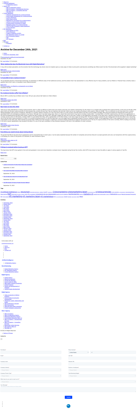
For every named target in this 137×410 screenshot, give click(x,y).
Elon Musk (19, 194)
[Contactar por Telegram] (68, 406)
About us (6, 247)
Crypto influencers (11, 17)
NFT (2, 196)
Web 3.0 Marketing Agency (13, 7)
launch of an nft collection (62, 194)
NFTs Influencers (10, 32)
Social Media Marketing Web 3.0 (13, 318)
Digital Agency (8, 277)
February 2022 (7, 228)
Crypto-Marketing (8, 13)
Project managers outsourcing (12, 308)
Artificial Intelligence (8, 3)
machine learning (73, 194)
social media (74, 196)
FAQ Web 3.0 (9, 12)
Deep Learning (4, 194)
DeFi (9, 194)
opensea (69, 196)
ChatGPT (45, 192)
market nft (108, 194)
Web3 (81, 196)
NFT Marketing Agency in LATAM (15, 34)
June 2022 (6, 223)
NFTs (55, 196)
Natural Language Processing (128, 194)
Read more (3, 69)
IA (28, 194)
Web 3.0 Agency (8, 313)
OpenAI (65, 196)
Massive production (9, 279)
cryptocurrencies (103, 192)
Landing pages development (12, 289)
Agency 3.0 (6, 6)
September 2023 (8, 202)
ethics (26, 194)
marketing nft (88, 194)
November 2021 (7, 233)
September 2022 (8, 218)
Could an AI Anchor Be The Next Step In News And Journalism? (17, 164)
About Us (5, 2)
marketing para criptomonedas (100, 194)
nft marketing (15, 196)
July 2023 (6, 205)
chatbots (41, 192)
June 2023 (6, 207)
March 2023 (6, 211)
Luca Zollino (6, 61)
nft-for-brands (6, 196)
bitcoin (19, 192)
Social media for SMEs (10, 282)
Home (5, 53)
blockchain (25, 192)
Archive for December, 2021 (11, 54)
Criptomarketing (60, 192)
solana (77, 196)
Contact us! (7, 250)
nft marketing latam (31, 196)
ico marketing (32, 194)
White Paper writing (11, 19)
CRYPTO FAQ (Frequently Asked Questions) (18, 26)
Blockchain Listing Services (11, 325)
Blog (4, 40)
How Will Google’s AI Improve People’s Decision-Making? (16, 182)
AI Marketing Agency (12, 4)
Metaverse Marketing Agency (12, 316)
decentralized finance (130, 192)
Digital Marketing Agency (11, 269)
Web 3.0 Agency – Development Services (17, 9)
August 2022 (6, 220)
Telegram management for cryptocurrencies (18, 14)
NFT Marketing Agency (10, 270)
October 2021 (7, 234)
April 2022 (6, 225)
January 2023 (7, 213)
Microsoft (119, 194)
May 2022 (6, 224)
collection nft (50, 192)
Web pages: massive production (13, 283)
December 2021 (7, 231)
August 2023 (6, 204)
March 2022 (6, 227)
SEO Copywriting (9, 305)
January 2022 (7, 230)
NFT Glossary (10, 39)
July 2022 (6, 221)
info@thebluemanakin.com (7, 243)
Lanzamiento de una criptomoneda (46, 194)
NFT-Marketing (7, 29)
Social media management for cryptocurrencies (19, 16)
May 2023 (6, 208)
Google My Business (9, 280)
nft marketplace (47, 196)
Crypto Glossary (10, 27)
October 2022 (7, 217)
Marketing (81, 194)
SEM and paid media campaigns (13, 306)
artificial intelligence (9, 192)
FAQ (7, 37)
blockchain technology (34, 192)
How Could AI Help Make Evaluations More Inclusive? (15, 170)
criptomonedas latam (91, 192)
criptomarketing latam (77, 192)
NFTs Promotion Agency (12, 36)
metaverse (113, 194)
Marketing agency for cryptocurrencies (16, 24)
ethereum (23, 194)
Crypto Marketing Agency (11, 271)
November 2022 (7, 215)
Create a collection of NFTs (13, 33)
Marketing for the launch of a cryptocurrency (18, 20)
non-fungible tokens (60, 196)
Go (15, 158)
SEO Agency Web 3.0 (10, 326)
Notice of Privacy (8, 333)
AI (1, 192)
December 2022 (7, 214)
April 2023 (6, 210)
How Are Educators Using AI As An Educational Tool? (15, 176)
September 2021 (7, 235)
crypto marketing (115, 192)
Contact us (6, 46)
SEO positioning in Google (11, 303)
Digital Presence (8, 284)
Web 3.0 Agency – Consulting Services (16, 10)
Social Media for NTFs (12, 30)
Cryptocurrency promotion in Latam (16, 23)
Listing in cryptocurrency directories (16, 22)
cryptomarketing (122, 192)
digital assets (14, 194)
